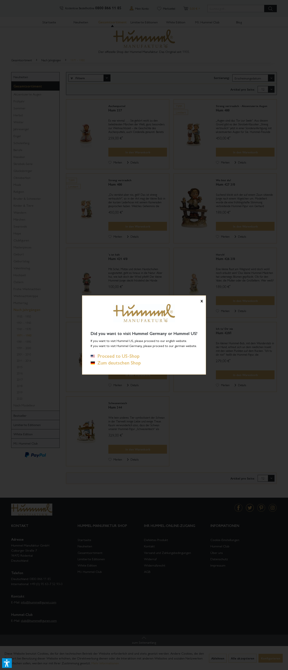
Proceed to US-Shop (117, 355)
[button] (7, 663)
